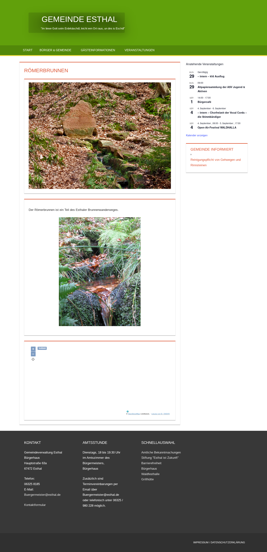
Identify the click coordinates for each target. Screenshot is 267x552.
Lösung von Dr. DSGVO (160, 414)
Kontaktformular (35, 505)
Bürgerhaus (149, 468)
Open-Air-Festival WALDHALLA (217, 127)
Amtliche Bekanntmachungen (161, 452)
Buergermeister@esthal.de (42, 494)
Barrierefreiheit (151, 463)
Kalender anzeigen (197, 135)
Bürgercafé (204, 102)
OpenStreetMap (134, 414)
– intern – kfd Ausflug (211, 76)
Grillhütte (147, 479)
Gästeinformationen (98, 50)
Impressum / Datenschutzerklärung (219, 542)
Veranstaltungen (140, 50)
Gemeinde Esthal (73, 19)
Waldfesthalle (150, 474)
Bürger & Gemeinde (55, 50)
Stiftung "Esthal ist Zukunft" (160, 457)
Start (28, 50)
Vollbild (42, 348)
